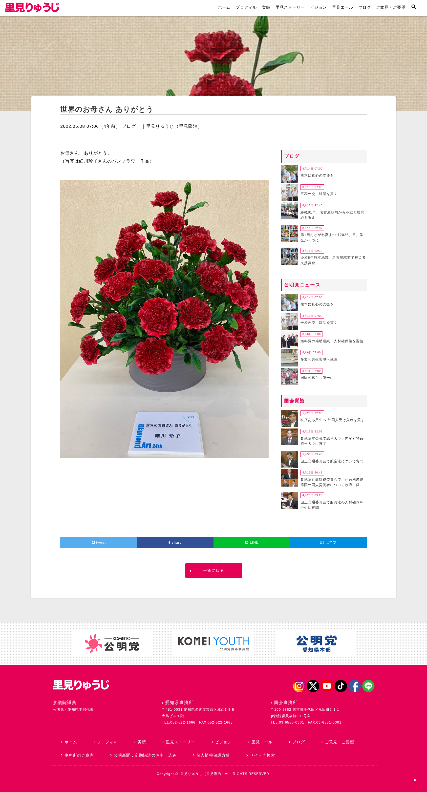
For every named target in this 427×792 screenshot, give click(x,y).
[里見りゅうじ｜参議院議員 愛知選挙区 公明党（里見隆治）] (32, 10)
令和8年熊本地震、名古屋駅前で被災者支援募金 (333, 260)
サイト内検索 (262, 755)
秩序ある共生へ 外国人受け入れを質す (332, 420)
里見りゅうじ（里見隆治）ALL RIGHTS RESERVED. (225, 774)
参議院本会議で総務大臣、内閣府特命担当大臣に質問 (331, 441)
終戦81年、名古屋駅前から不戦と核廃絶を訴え (332, 215)
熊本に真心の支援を (317, 175)
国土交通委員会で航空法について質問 (331, 461)
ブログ (364, 7)
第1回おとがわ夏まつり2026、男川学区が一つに (331, 237)
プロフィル (246, 7)
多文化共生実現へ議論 (319, 359)
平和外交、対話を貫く (319, 194)
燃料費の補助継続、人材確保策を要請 (331, 341)
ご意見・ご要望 (391, 7)
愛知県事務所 (179, 702)
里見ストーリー (290, 7)
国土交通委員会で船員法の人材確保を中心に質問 (331, 505)
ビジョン (318, 7)
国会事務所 (285, 702)
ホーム (224, 7)
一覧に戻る (213, 570)
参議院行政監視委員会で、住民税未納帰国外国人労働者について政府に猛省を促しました (331, 482)
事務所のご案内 (79, 755)
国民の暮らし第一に (317, 378)
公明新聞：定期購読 (145, 755)
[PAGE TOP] (414, 779)
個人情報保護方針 (213, 755)
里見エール (342, 7)
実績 (266, 7)
